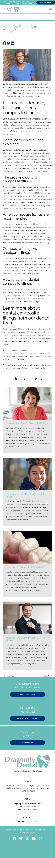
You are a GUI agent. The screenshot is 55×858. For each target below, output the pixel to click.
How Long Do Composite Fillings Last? (25, 567)
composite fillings (16, 84)
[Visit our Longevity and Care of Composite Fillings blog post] (27, 403)
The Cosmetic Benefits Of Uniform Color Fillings (26, 495)
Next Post (47, 676)
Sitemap (32, 832)
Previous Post (9, 676)
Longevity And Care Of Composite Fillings (27, 423)
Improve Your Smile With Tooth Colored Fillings (25, 639)
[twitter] (21, 839)
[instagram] (41, 839)
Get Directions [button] (27, 694)
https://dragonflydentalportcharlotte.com (19, 353)
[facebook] (14, 839)
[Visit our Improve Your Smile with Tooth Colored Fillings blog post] (27, 618)
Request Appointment (27, 718)
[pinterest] (27, 839)
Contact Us (27, 743)
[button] (51, 8)
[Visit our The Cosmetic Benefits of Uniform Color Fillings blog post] (27, 474)
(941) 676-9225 (29, 356)
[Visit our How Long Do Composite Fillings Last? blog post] (27, 547)
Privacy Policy (24, 832)
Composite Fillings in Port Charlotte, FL (29, 368)
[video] (34, 839)
